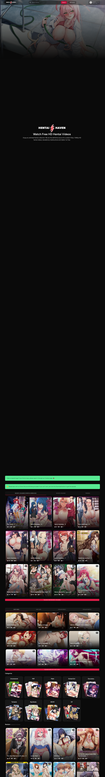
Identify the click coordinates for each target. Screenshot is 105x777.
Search (64, 2)
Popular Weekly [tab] (62, 609)
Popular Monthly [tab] (87, 609)
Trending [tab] (87, 493)
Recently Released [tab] (60, 493)
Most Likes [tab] (38, 609)
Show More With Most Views (53, 669)
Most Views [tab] (16, 609)
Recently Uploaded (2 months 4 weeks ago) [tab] (25, 493)
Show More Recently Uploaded (52, 599)
